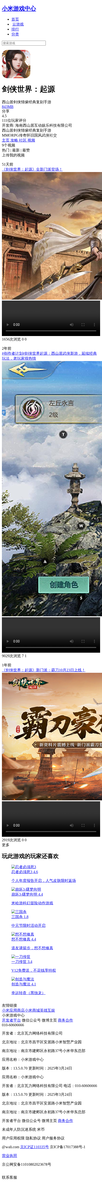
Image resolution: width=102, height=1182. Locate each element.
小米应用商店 (13, 1010)
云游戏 (18, 24)
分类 (15, 34)
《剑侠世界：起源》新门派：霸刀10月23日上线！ (43, 670)
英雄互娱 (47, 1010)
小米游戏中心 (19, 8)
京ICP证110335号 (34, 1147)
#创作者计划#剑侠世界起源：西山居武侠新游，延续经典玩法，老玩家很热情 (49, 355)
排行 (15, 29)
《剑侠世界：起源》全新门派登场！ (32, 169)
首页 (15, 19)
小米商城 (32, 1010)
